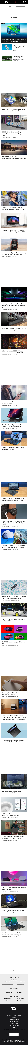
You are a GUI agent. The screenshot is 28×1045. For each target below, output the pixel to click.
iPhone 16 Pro (7, 981)
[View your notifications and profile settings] (13, 2)
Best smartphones (8, 992)
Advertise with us (14, 1025)
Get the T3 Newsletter (20, 6)
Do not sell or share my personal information (14, 1029)
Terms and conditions (14, 1019)
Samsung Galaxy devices (21, 981)
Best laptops (8, 989)
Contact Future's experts (14, 1015)
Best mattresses (19, 992)
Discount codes (20, 1000)
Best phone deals (7, 998)
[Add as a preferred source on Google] (14, 1034)
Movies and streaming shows (7, 984)
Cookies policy (14, 1023)
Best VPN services (20, 984)
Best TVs (19, 989)
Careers (14, 1027)
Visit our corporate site (17, 1040)
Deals (10, 6)
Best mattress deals (20, 998)
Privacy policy (14, 1021)
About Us (14, 1017)
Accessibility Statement (14, 1013)
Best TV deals (7, 1000)
